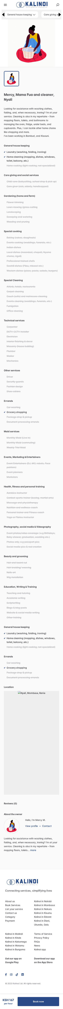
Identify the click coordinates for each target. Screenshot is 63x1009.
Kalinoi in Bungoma (15, 949)
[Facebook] (6, 974)
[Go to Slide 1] (11, 78)
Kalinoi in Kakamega (16, 941)
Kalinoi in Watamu (14, 945)
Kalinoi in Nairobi (43, 901)
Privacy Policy (41, 937)
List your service (14, 909)
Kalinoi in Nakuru (43, 909)
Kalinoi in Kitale (13, 937)
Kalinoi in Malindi (14, 933)
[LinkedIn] (22, 974)
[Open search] (57, 5)
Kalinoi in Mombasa (44, 905)
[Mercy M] (11, 826)
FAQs (37, 941)
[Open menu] (5, 5)
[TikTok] (17, 974)
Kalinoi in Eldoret (42, 916)
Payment (10, 920)
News (37, 945)
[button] (31, 43)
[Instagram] (11, 974)
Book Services (12, 905)
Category (10, 916)
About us (10, 901)
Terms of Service (43, 933)
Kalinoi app (40, 949)
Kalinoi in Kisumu (43, 913)
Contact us (11, 913)
